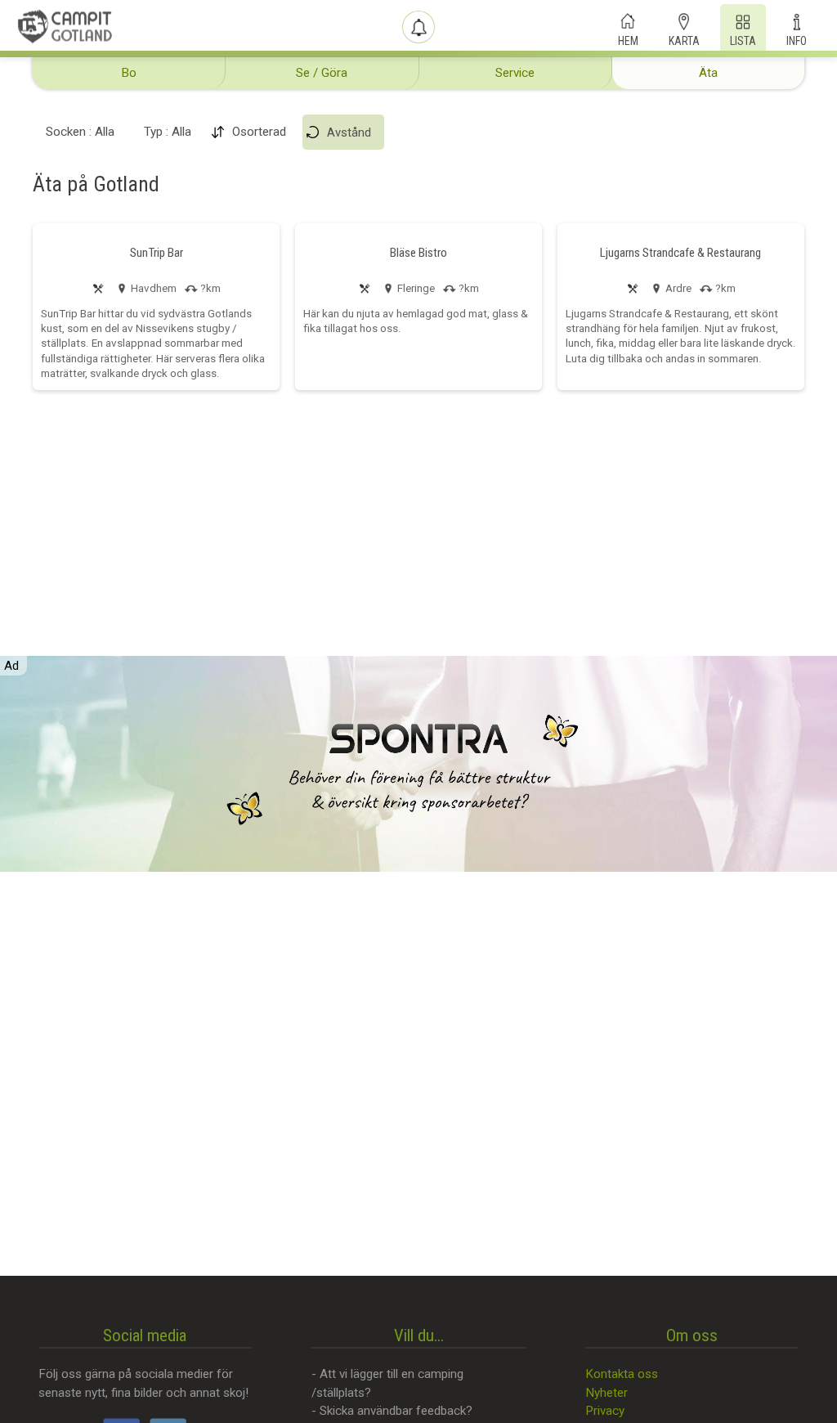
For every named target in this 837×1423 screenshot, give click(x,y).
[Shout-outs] (418, 27)
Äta (708, 72)
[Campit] (65, 26)
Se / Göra (321, 72)
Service (515, 72)
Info (796, 39)
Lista (743, 39)
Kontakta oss (621, 1374)
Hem (628, 39)
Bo (129, 72)
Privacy (604, 1410)
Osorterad (259, 131)
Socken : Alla (80, 131)
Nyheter (606, 1392)
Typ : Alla (167, 131)
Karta (684, 39)
